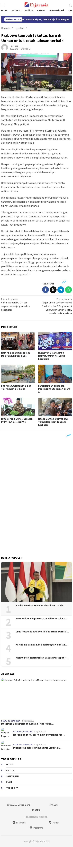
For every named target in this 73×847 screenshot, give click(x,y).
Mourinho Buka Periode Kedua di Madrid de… (27, 723)
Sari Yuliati (12, 776)
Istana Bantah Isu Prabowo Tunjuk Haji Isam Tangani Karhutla (53, 421)
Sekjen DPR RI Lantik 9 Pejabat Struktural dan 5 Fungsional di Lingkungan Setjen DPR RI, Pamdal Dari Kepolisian (56, 306)
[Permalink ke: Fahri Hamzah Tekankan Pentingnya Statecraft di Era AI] (55, 374)
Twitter (55, 822)
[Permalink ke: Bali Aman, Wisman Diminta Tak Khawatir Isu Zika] (18, 374)
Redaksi (53, 805)
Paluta (10, 770)
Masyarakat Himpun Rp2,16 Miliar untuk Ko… (42, 618)
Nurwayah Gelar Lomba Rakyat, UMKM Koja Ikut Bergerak (51, 355)
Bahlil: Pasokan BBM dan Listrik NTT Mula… (40, 605)
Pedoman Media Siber (18, 805)
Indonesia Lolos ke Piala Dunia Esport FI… (37, 747)
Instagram (38, 827)
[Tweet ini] (53, 289)
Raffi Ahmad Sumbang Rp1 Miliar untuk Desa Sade (15, 354)
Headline (5, 721)
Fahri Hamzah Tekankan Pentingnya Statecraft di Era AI (54, 388)
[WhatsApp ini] (68, 289)
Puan (9, 782)
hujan (9, 764)
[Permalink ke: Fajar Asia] (4, 47)
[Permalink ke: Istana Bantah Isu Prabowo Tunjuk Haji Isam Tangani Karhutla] (55, 407)
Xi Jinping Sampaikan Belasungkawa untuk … (42, 644)
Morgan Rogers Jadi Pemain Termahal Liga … (39, 734)
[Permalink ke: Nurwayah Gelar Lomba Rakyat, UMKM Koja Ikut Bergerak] (55, 341)
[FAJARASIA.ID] (36, 4)
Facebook (20, 822)
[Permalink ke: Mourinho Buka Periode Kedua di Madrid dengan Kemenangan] (36, 698)
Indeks (36, 810)
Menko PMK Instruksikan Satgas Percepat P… (42, 657)
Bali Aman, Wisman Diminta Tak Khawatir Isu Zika (16, 387)
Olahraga (15, 721)
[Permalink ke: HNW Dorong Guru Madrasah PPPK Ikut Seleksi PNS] (18, 407)
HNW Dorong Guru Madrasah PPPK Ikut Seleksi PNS (17, 420)
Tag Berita (12, 788)
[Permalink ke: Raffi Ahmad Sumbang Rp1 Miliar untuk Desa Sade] (18, 341)
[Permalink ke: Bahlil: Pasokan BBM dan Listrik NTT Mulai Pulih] (36, 582)
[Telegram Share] (60, 289)
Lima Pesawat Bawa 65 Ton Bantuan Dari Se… (42, 631)
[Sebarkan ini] (45, 289)
